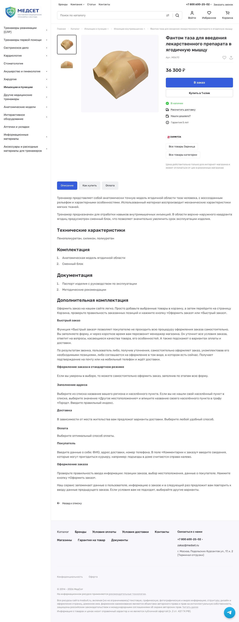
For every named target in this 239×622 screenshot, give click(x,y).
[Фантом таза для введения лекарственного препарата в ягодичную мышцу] (120, 73)
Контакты (162, 532)
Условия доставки (135, 532)
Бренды (80, 532)
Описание (67, 185)
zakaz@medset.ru (188, 545)
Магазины (64, 540)
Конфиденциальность (70, 576)
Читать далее (190, 607)
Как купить (90, 185)
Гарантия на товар (91, 540)
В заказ (199, 82)
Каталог (63, 532)
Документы (119, 540)
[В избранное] (224, 58)
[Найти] (177, 15)
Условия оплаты (104, 532)
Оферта (93, 576)
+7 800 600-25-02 (198, 4)
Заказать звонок (223, 4)
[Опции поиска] (168, 15)
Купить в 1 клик (199, 93)
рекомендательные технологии (127, 594)
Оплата (110, 185)
